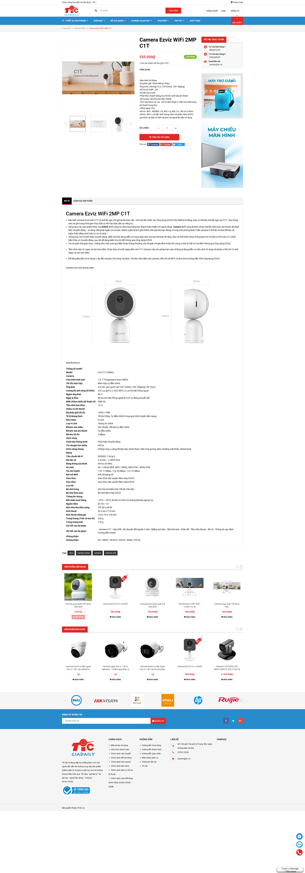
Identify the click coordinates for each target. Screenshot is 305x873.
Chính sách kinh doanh (121, 762)
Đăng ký (235, 11)
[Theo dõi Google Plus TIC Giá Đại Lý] (240, 720)
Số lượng (144, 128)
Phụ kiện (162, 21)
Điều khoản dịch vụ (150, 758)
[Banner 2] (222, 154)
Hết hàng (79, 617)
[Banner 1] (222, 96)
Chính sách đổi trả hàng (121, 758)
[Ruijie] (228, 700)
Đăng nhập (212, 11)
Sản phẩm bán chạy (74, 629)
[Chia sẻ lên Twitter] (179, 144)
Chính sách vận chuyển (121, 754)
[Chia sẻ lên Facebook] (153, 144)
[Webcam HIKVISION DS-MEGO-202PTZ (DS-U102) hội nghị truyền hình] (227, 649)
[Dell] (76, 700)
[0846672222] (299, 852)
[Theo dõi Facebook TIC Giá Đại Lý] (226, 720)
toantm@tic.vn (215, 64)
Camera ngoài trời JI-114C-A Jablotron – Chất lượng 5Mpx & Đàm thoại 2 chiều (115, 669)
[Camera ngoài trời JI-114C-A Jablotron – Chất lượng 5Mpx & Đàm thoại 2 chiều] (115, 649)
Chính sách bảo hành (120, 766)
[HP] (198, 700)
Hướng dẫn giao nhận (151, 754)
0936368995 (214, 57)
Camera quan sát (140, 21)
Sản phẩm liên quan (75, 567)
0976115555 (183, 752)
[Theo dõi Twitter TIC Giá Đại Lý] (233, 720)
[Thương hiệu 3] (137, 700)
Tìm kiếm (173, 11)
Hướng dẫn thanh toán (152, 749)
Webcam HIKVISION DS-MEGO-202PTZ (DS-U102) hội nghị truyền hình (227, 669)
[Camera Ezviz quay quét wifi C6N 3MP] (152, 587)
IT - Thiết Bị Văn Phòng (74, 21)
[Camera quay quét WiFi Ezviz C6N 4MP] (78, 587)
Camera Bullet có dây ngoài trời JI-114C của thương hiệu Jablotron (152, 669)
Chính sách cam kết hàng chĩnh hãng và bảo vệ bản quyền (120, 782)
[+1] (166, 144)
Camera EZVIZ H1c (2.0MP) (115, 604)
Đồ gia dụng (117, 21)
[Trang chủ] (71, 10)
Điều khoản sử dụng (119, 745)
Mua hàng (116, 617)
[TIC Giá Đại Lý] (83, 748)
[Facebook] (299, 836)
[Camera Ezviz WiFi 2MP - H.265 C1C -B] (189, 587)
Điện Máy (98, 21)
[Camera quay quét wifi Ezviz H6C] (227, 587)
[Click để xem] (98, 78)
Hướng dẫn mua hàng (151, 745)
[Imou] (167, 700)
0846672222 (214, 50)
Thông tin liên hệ (149, 762)
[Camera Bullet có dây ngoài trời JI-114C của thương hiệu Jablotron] (152, 649)
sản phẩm (237, 22)
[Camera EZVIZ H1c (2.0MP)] (115, 587)
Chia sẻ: (143, 144)
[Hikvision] (107, 700)
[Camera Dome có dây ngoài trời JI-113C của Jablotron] (78, 649)
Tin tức (178, 21)
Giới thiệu (195, 21)
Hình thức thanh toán (120, 749)
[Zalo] (299, 844)
